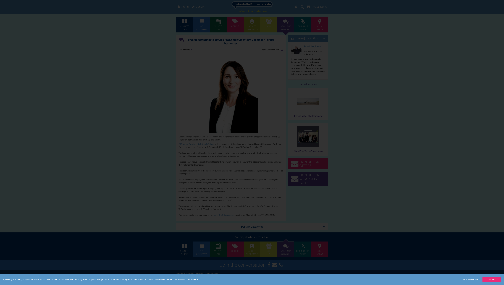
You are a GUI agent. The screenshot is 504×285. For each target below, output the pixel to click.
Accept (491, 279)
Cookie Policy (192, 279)
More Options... (471, 279)
